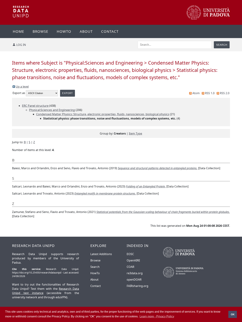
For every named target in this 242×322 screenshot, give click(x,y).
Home (18, 31)
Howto (64, 31)
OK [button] (233, 314)
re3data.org (135, 273)
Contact (110, 31)
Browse (40, 31)
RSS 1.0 (210, 93)
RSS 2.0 (224, 93)
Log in (21, 45)
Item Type (135, 133)
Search (95, 267)
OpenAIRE (133, 260)
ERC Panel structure (35, 106)
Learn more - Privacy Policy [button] (157, 316)
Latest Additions (101, 254)
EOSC (130, 254)
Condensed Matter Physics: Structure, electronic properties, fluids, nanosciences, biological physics (102, 114)
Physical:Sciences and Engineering (52, 110)
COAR (130, 267)
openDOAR (134, 279)
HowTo (95, 273)
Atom (196, 93)
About (86, 31)
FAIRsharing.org (137, 286)
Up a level (22, 87)
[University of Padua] (208, 18)
